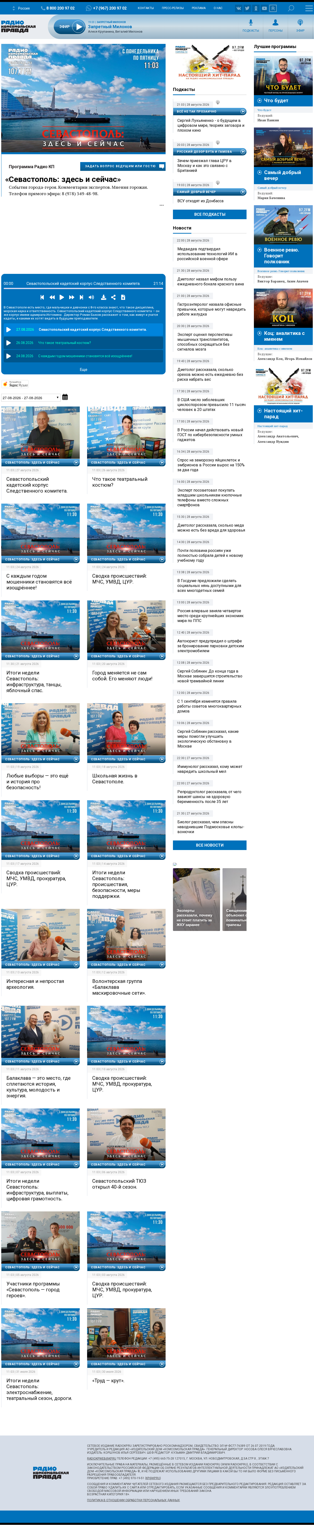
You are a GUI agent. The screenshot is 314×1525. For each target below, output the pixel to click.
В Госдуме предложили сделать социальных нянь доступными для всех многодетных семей (209, 585)
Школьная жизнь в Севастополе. (114, 779)
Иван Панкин (268, 120)
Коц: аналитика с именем (275, 348)
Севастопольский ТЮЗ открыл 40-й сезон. (119, 1184)
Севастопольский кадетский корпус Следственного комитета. (36, 485)
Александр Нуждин (273, 441)
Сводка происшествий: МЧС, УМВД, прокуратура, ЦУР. (36, 878)
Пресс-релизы (173, 8)
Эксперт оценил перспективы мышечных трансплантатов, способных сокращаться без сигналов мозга (205, 342)
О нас (218, 8)
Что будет (276, 100)
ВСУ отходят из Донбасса (200, 201)
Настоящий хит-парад (210, 62)
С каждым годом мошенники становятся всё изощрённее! (39, 582)
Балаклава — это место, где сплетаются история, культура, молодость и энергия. (38, 1087)
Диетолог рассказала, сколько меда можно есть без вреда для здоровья (211, 528)
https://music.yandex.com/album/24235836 (28, 383)
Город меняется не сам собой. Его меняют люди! (122, 676)
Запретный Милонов (111, 22)
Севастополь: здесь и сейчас (63, 179)
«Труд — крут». (108, 1381)
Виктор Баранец (271, 281)
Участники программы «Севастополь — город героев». (33, 1289)
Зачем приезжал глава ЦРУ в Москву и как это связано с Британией (204, 165)
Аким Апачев (297, 281)
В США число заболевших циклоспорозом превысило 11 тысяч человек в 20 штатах (211, 404)
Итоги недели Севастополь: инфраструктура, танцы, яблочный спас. (34, 681)
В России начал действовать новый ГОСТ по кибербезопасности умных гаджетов (210, 435)
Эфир (300, 30)
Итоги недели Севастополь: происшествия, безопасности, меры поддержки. (116, 884)
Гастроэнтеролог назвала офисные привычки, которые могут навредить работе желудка (211, 309)
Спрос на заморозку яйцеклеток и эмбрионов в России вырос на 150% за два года (211, 465)
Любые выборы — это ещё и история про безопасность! (37, 781)
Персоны (276, 30)
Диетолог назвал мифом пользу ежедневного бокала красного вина (210, 281)
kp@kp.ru (153, 1478)
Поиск (291, 8)
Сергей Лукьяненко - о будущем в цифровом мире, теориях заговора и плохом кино (210, 125)
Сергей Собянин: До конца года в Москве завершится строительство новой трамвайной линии (209, 676)
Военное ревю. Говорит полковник (281, 256)
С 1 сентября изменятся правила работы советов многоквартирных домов (209, 706)
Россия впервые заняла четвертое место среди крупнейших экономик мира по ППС (210, 616)
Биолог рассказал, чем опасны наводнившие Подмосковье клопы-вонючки (210, 827)
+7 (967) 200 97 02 (110, 8)
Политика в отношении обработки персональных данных (133, 1500)
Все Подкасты (209, 214)
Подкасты (251, 30)
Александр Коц (270, 358)
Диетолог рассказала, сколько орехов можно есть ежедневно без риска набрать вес (210, 374)
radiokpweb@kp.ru (101, 1458)
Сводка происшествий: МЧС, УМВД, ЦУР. (119, 579)
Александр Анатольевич (278, 436)
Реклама (199, 8)
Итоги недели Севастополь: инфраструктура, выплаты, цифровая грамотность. (37, 1190)
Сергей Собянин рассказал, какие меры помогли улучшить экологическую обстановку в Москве (208, 739)
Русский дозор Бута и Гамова (204, 151)
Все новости (209, 845)
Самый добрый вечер (196, 192)
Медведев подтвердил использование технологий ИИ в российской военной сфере (207, 254)
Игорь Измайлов (298, 358)
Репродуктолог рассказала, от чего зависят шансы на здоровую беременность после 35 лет (209, 796)
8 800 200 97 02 (60, 8)
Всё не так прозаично (197, 111)
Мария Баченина (271, 198)
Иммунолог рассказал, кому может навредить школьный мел (209, 769)
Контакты (146, 8)
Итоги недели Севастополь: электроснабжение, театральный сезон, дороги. (39, 1389)
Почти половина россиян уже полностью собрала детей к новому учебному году (210, 555)
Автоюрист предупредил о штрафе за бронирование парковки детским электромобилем (210, 646)
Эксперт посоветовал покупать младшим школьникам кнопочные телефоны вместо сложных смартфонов (209, 497)
